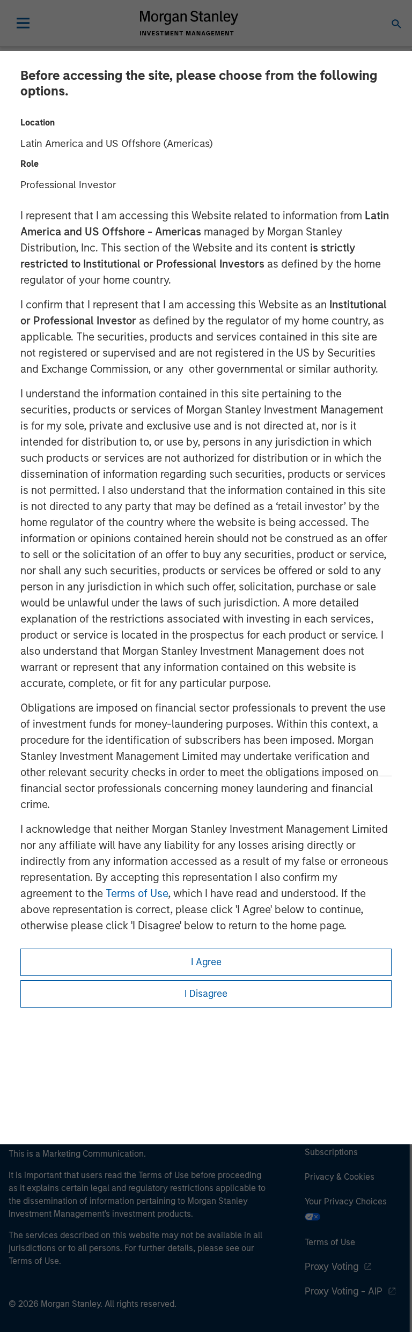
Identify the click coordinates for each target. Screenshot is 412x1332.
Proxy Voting (331, 1266)
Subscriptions (331, 1152)
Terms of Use (137, 893)
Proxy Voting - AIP (343, 1291)
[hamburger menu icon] (23, 23)
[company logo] (188, 23)
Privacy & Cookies (339, 1177)
